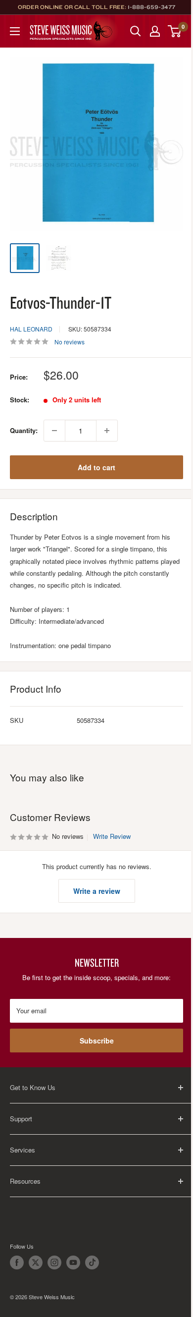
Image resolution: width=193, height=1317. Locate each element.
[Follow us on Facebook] (17, 1262)
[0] (175, 31)
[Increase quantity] (106, 430)
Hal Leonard (31, 329)
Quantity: (24, 430)
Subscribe (97, 1040)
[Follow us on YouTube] (73, 1262)
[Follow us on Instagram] (54, 1262)
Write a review (96, 891)
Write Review (112, 836)
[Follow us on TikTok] (92, 1262)
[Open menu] (15, 31)
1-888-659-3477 (151, 6)
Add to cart (96, 467)
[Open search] (135, 31)
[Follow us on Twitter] (36, 1262)
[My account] (155, 31)
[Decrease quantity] (54, 430)
